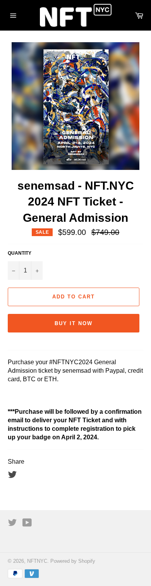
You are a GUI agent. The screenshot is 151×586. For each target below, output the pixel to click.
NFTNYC (37, 561)
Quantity (19, 253)
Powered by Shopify (72, 561)
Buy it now (74, 323)
